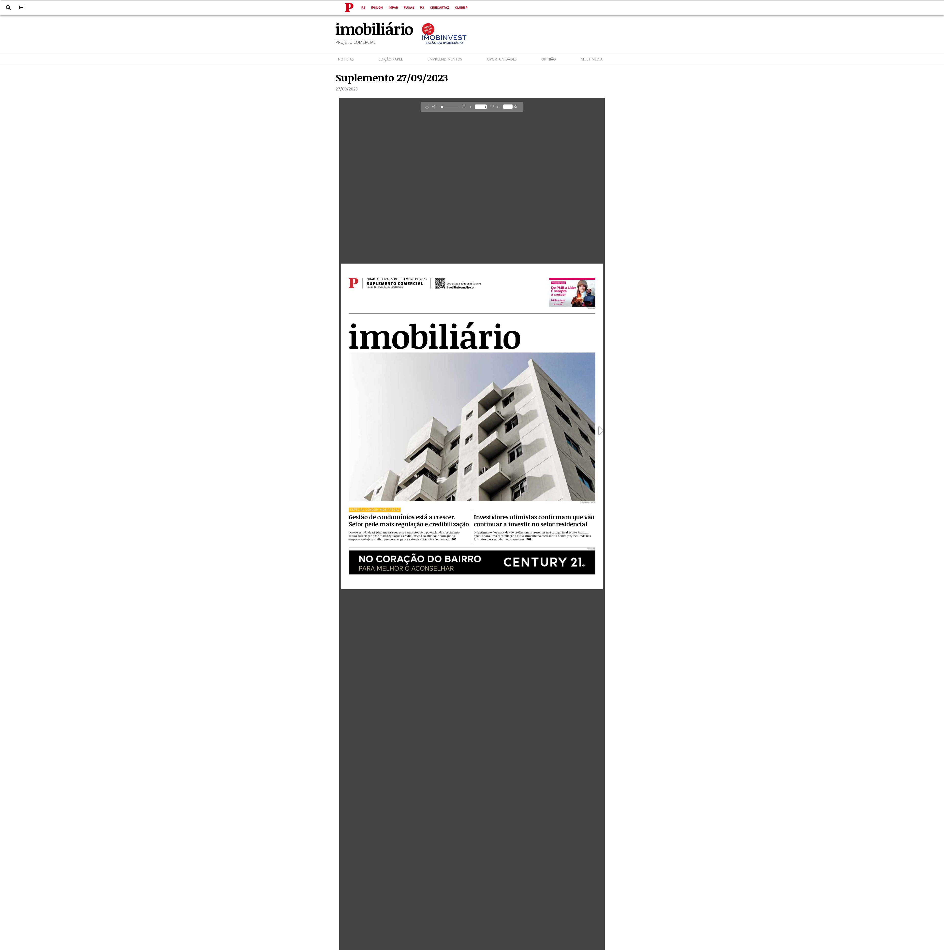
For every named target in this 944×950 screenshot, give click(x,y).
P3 (422, 7)
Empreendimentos (445, 59)
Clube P (461, 7)
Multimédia (592, 59)
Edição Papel (391, 59)
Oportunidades (502, 59)
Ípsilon (377, 7)
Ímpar (393, 7)
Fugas (409, 7)
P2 (363, 7)
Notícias (346, 59)
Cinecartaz (439, 7)
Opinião (548, 59)
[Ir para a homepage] (349, 7)
